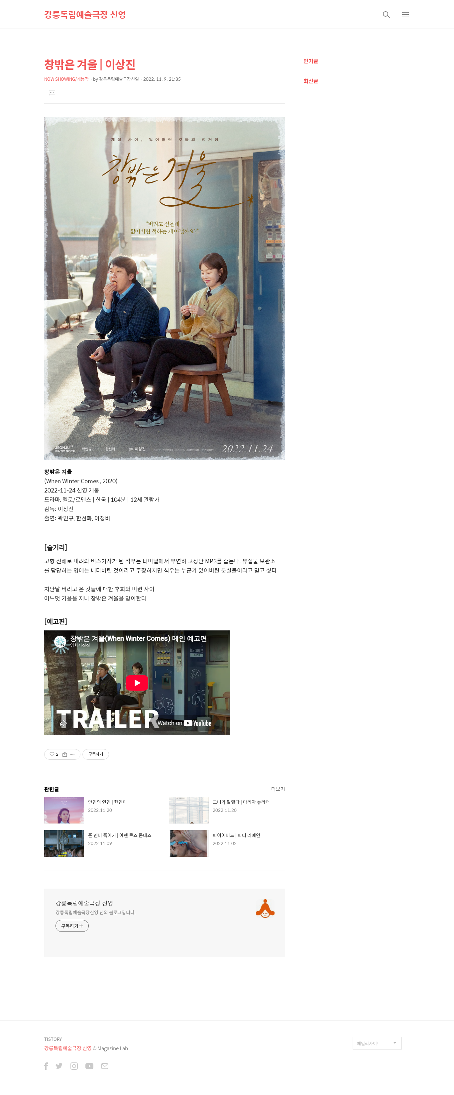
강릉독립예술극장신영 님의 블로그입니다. (96, 912)
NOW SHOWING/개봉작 (66, 78)
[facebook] (46, 1066)
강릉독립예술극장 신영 (85, 14)
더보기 (278, 789)
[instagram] (74, 1066)
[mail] (104, 1066)
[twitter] (59, 1066)
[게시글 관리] (73, 754)
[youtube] (89, 1066)
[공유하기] (64, 754)
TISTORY (53, 1039)
